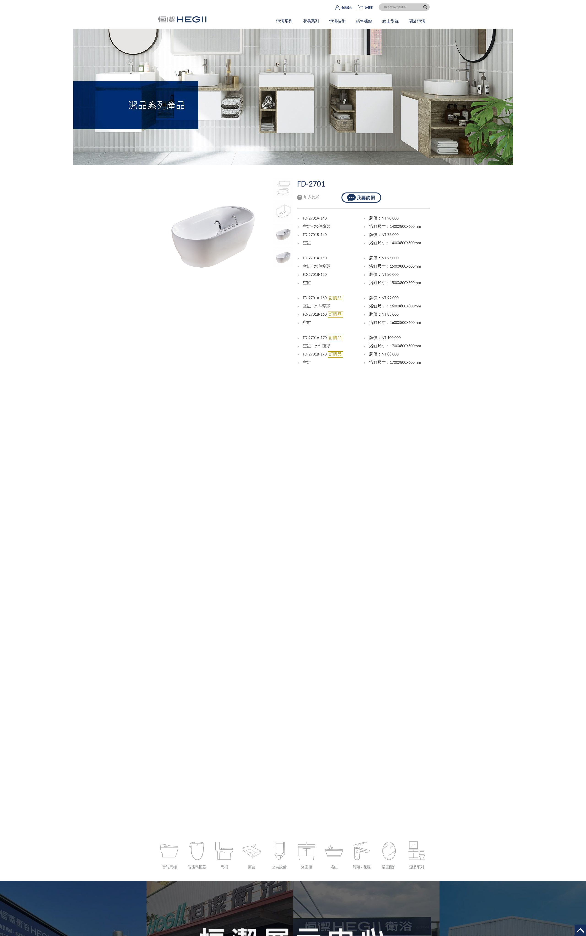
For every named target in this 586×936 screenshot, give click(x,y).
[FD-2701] (283, 197)
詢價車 (369, 7)
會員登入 (346, 7)
